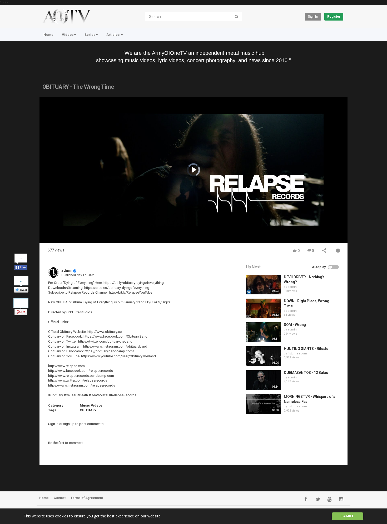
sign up (69, 424)
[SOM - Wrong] (263, 332)
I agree (347, 516)
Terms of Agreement (87, 498)
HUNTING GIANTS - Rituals (306, 349)
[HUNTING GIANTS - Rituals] (263, 356)
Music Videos (91, 405)
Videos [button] (67, 35)
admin (66, 270)
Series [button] (90, 35)
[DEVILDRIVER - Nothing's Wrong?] (263, 285)
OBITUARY (88, 410)
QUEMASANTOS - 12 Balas (306, 372)
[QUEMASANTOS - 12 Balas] (263, 380)
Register (333, 16)
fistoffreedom (297, 353)
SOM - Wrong (295, 325)
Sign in (313, 16)
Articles (113, 35)
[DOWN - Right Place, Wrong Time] (263, 309)
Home (48, 35)
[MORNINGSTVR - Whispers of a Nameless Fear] (263, 404)
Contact (60, 498)
